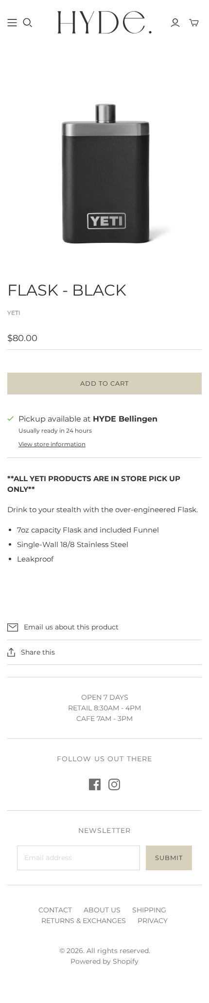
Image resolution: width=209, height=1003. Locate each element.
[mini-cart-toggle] (194, 22)
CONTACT (55, 910)
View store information (52, 444)
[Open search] (28, 23)
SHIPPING (149, 910)
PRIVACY (153, 920)
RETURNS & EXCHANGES (83, 920)
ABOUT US (102, 910)
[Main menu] (12, 23)
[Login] (175, 22)
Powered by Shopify (104, 961)
